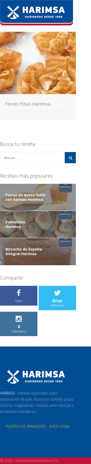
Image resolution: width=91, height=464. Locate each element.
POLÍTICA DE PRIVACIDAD (26, 426)
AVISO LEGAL (59, 426)
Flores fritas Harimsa (28, 104)
